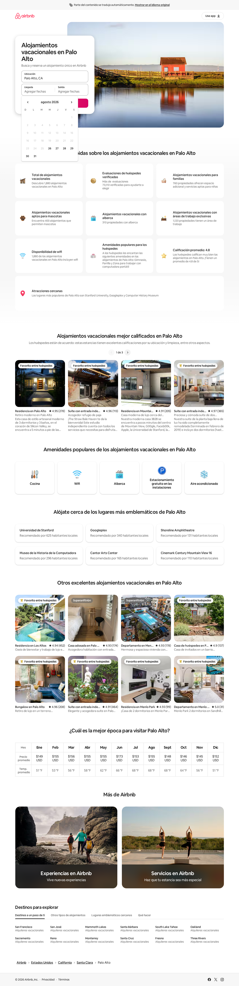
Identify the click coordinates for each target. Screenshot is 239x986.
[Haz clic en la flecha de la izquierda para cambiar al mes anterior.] (28, 102)
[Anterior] (111, 352)
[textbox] (38, 91)
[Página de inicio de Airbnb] (24, 16)
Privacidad (48, 979)
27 (57, 148)
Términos (64, 979)
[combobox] (54, 78)
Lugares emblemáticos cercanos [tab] (111, 915)
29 (71, 148)
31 (35, 156)
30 (27, 156)
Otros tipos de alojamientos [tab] (68, 915)
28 (64, 148)
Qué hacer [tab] (144, 915)
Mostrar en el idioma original (152, 5)
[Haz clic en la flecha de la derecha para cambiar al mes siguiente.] (71, 102)
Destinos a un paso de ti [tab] (30, 915)
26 (49, 148)
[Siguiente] (128, 352)
